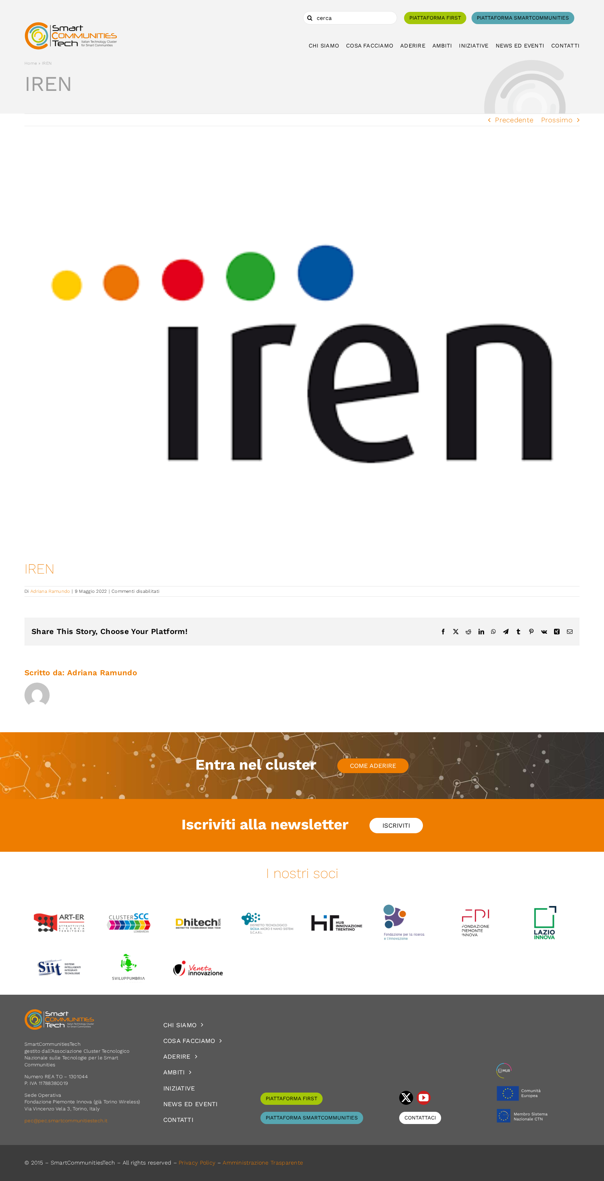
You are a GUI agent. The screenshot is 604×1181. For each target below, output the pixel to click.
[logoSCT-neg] (59, 1012)
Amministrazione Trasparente (263, 1162)
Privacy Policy (197, 1162)
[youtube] (424, 1098)
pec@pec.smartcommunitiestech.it (66, 1120)
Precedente (514, 120)
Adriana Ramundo (50, 591)
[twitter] (406, 1098)
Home (30, 63)
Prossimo (557, 120)
